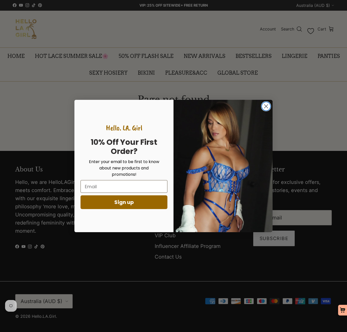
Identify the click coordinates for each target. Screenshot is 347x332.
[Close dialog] (266, 106)
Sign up (124, 202)
